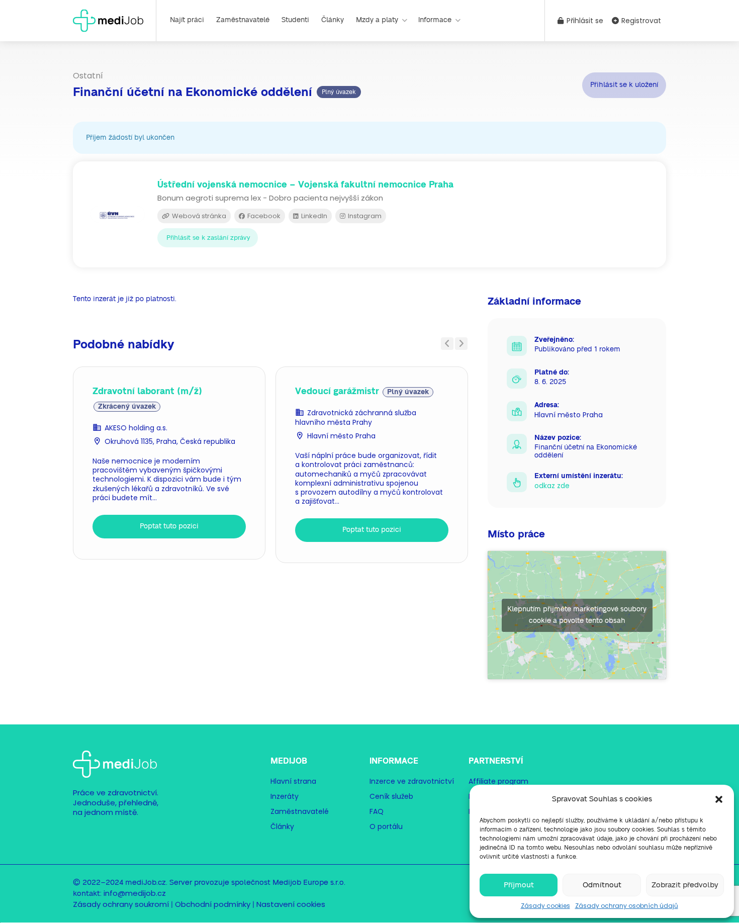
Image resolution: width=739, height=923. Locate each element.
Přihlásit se (584, 21)
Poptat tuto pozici (169, 526)
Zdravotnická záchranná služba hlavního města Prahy (355, 417)
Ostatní (88, 75)
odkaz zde (552, 486)
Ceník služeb (391, 796)
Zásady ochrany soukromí (121, 904)
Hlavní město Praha (341, 436)
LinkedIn (313, 216)
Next (461, 343)
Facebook (263, 216)
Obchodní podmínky (212, 904)
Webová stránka (198, 216)
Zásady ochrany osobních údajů (626, 905)
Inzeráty (284, 796)
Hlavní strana (293, 781)
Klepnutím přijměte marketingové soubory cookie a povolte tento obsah (576, 615)
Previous (447, 343)
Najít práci (187, 20)
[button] (719, 799)
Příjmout (519, 885)
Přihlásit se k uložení (624, 84)
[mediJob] (108, 20)
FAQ (376, 811)
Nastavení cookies (290, 904)
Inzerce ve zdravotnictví (411, 781)
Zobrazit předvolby (685, 885)
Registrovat (640, 21)
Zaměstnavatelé (242, 20)
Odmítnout (602, 885)
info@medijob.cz (135, 893)
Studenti (295, 20)
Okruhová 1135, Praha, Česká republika (170, 441)
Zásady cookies (545, 905)
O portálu (386, 826)
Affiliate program (498, 781)
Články (332, 20)
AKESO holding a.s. (136, 428)
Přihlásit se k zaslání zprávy (208, 238)
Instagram (364, 216)
